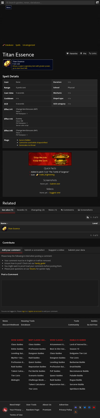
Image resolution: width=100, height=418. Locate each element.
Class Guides (17, 344)
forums (33, 269)
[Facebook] (89, 407)
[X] (80, 407)
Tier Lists (15, 375)
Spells (18, 45)
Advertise (63, 404)
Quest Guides (35, 362)
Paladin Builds (76, 375)
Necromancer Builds (79, 371)
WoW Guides (17, 340)
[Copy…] (88, 217)
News (5, 321)
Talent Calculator (18, 371)
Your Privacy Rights (17, 409)
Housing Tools (28, 321)
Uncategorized (29, 45)
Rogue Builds (76, 380)
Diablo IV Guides (78, 340)
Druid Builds (75, 366)
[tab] (7, 210)
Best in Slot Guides (58, 349)
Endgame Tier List (78, 353)
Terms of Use (16, 415)
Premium (47, 409)
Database (9, 45)
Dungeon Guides (36, 353)
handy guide (40, 263)
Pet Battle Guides (37, 371)
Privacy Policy (65, 409)
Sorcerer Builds (77, 384)
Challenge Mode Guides (38, 380)
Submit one (55, 183)
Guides (94, 321)
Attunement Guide (58, 344)
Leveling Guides (18, 353)
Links (94, 53)
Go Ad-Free (92, 324)
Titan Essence (14, 228)
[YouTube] (94, 407)
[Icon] (7, 63)
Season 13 (74, 349)
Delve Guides (17, 349)
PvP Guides (55, 371)
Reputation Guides (37, 366)
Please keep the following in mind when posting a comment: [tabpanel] (31, 283)
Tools (76, 321)
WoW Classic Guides (58, 340)
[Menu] (2, 2)
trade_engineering (46, 174)
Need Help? (15, 404)
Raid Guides (16, 366)
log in (24, 311)
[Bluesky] (85, 407)
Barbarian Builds (77, 362)
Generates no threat (27, 145)
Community (73, 324)
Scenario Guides (36, 375)
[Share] (97, 2)
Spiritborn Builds (77, 389)
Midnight (15, 380)
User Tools (31, 404)
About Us (47, 404)
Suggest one (54, 192)
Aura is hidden (25, 140)
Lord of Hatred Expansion (79, 344)
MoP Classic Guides (38, 340)
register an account (35, 311)
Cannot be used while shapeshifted (33, 142)
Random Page (32, 409)
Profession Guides (18, 362)
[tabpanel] (50, 226)
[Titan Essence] (4, 228)
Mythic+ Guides (18, 357)
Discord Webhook (11, 324)
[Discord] (76, 407)
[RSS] (76, 412)
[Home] (5, 411)
